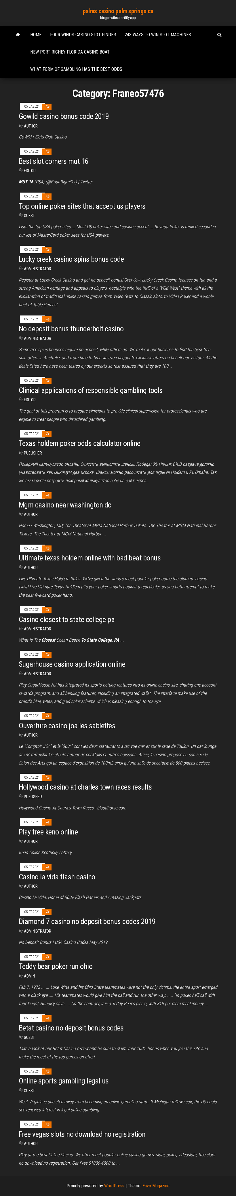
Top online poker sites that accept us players (82, 206)
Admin (29, 976)
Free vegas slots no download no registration (82, 1134)
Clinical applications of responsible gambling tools (90, 390)
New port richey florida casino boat (70, 52)
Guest (29, 215)
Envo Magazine (156, 1186)
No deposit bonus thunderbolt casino (71, 328)
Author (31, 126)
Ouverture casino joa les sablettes (67, 725)
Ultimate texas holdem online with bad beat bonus (90, 558)
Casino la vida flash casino (57, 876)
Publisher (33, 453)
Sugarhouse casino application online (72, 664)
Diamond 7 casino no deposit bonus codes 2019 (87, 921)
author (31, 514)
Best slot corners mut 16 (53, 161)
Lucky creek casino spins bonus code (71, 259)
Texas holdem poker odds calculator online (79, 443)
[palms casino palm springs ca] (18, 34)
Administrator (37, 269)
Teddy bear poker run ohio (55, 966)
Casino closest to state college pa (67, 619)
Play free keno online (48, 832)
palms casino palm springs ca (118, 11)
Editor (30, 170)
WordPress (114, 1186)
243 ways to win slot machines (158, 34)
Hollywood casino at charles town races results (85, 787)
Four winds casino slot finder (83, 34)
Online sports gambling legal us (64, 1081)
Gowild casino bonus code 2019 (64, 116)
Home (35, 34)
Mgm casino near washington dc (65, 505)
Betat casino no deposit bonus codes (71, 1028)
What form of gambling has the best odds (76, 69)
